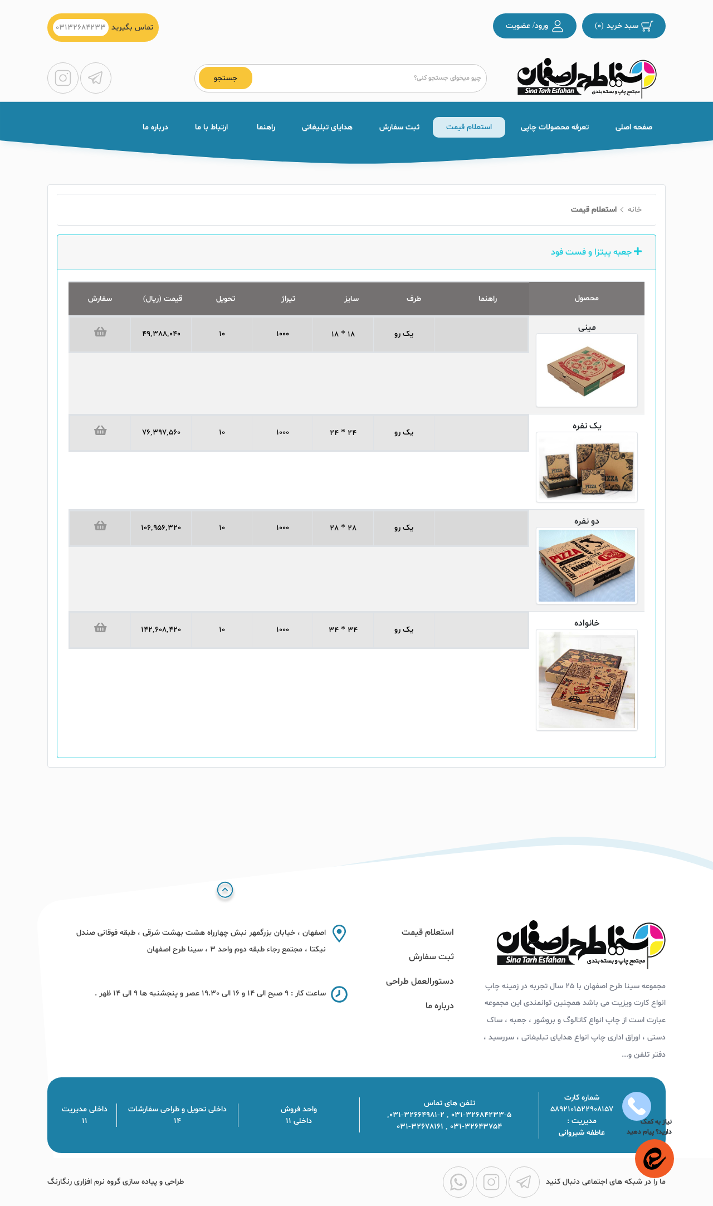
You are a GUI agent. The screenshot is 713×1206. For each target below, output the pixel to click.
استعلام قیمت (469, 127)
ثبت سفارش (399, 127)
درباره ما (155, 127)
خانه (635, 209)
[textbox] (367, 78)
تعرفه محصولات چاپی (554, 127)
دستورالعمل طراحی (420, 981)
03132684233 (81, 27)
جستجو (225, 78)
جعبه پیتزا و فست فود (592, 252)
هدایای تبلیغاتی (327, 127)
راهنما (265, 127)
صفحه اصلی (634, 127)
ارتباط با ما (211, 127)
